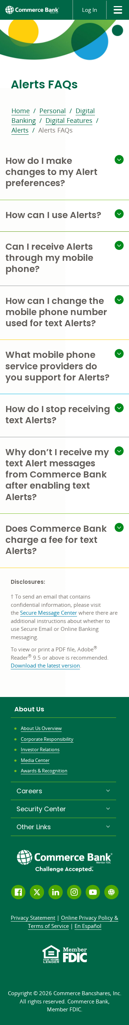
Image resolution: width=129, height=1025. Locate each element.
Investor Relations (40, 749)
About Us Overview (41, 728)
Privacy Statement (33, 917)
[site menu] (117, 10)
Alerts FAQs (55, 130)
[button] (64, 173)
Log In (89, 9)
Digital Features (69, 120)
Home (20, 110)
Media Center (35, 760)
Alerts (20, 130)
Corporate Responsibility (47, 739)
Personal (52, 110)
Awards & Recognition (44, 770)
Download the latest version (45, 665)
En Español (88, 925)
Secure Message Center (48, 612)
